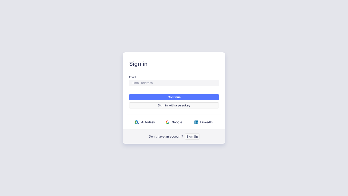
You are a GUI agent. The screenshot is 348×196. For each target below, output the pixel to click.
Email (132, 77)
